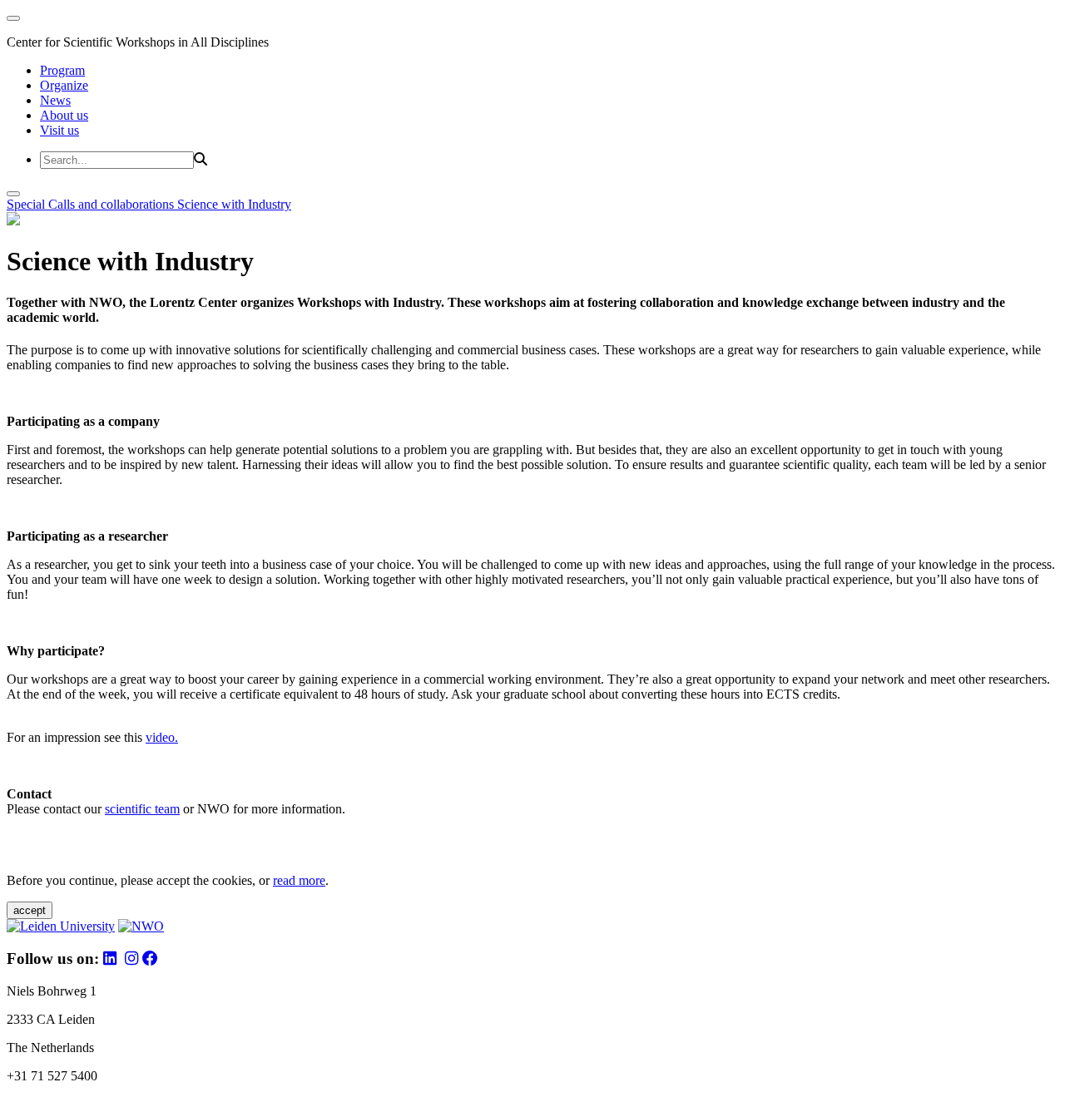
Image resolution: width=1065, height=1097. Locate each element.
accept (29, 910)
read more (299, 880)
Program (62, 70)
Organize (64, 85)
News (55, 100)
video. (162, 737)
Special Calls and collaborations (92, 204)
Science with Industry (234, 204)
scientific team (142, 809)
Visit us (59, 130)
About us (64, 115)
